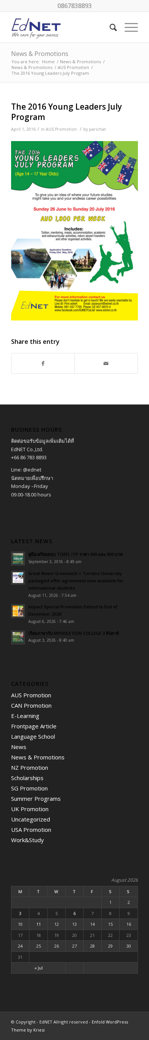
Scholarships (27, 778)
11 (38, 924)
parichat (97, 129)
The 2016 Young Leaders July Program (66, 111)
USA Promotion (31, 829)
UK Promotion (30, 809)
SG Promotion (29, 788)
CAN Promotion (31, 705)
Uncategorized (30, 819)
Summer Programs (36, 798)
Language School (33, 736)
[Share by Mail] (106, 363)
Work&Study (27, 840)
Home (48, 61)
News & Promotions (39, 53)
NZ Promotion (29, 767)
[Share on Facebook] (42, 363)
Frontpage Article (34, 726)
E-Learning (25, 716)
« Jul (38, 968)
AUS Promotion (73, 67)
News (18, 747)
